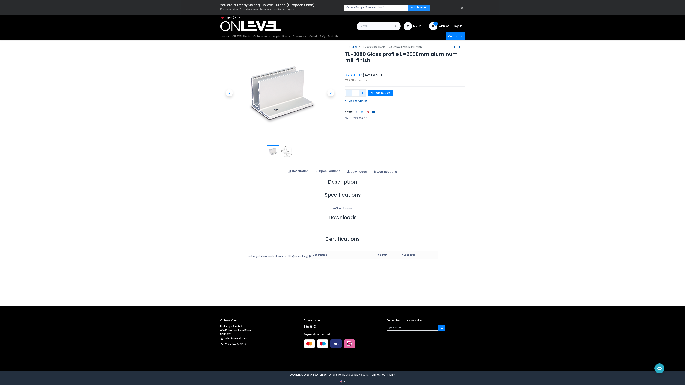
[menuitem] (225, 36)
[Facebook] (356, 112)
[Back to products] (458, 47)
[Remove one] (349, 93)
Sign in (458, 26)
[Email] (373, 112)
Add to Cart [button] (382, 93)
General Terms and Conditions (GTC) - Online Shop (357, 374)
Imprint (391, 374)
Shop (354, 46)
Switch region (419, 7)
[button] (229, 92)
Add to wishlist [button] (358, 101)
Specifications (329, 171)
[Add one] (362, 93)
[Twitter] (362, 112)
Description (300, 171)
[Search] (396, 26)
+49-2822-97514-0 (235, 343)
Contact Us (455, 36)
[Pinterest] (368, 112)
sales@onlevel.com (236, 338)
